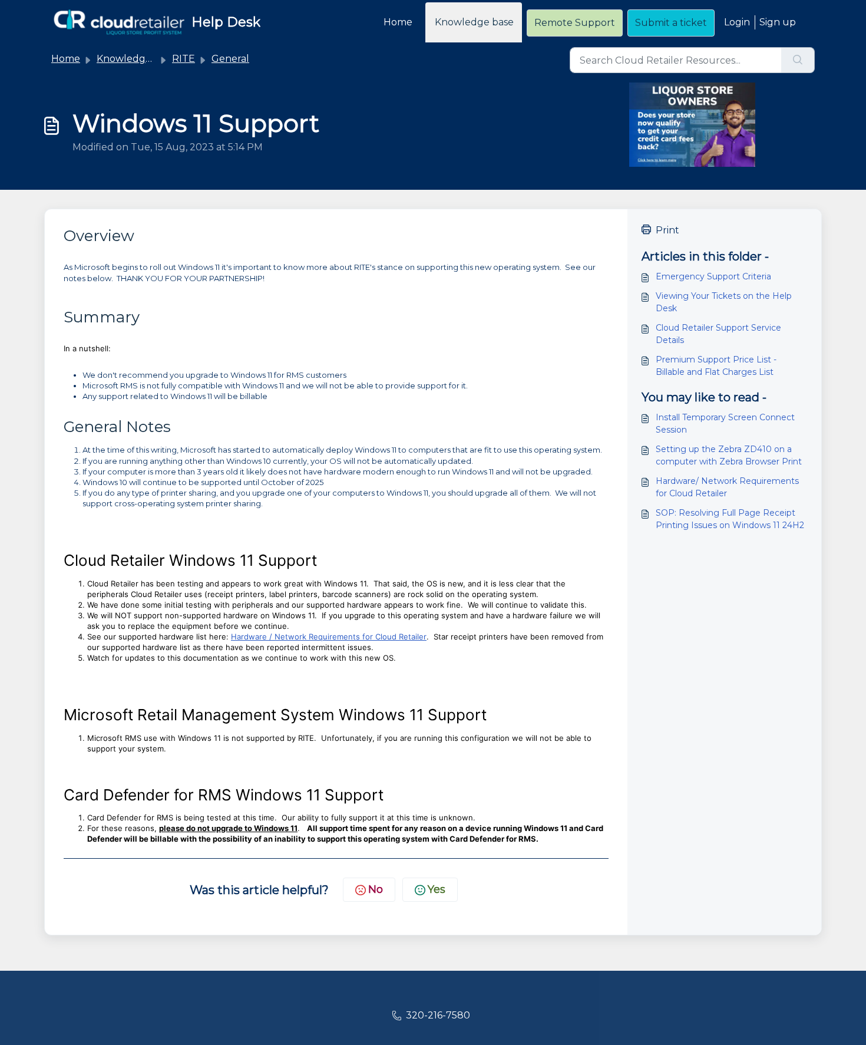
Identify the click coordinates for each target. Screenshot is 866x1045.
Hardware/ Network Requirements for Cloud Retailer (727, 487)
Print (667, 230)
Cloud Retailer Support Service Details (718, 333)
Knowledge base (474, 22)
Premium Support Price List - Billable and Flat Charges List (716, 365)
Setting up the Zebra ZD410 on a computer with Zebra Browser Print (729, 455)
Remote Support (574, 22)
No (375, 889)
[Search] (798, 60)
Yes (436, 889)
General (230, 58)
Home (398, 22)
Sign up (777, 22)
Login (737, 22)
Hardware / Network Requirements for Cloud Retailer (329, 636)
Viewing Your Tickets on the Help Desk (724, 302)
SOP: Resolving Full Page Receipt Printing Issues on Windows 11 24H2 (730, 518)
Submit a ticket (671, 22)
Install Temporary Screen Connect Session (725, 423)
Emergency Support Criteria (713, 276)
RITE (183, 58)
